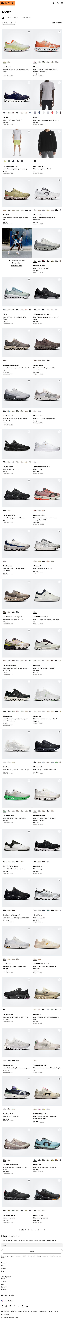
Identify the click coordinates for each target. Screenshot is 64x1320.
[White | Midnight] (35, 612)
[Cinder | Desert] (4, 612)
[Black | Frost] (39, 62)
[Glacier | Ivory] (17, 660)
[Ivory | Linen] (48, 1160)
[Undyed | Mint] (9, 660)
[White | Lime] (52, 1160)
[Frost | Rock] (4, 411)
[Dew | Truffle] (43, 810)
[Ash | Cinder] (35, 360)
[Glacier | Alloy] (39, 261)
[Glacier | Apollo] (17, 1060)
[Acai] (39, 112)
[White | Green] (13, 711)
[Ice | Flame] (22, 461)
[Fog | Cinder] (4, 1160)
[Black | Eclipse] (17, 112)
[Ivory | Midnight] (4, 561)
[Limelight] (4, 161)
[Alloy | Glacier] (35, 411)
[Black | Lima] (13, 660)
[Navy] (13, 161)
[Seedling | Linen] (52, 261)
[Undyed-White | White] (4, 762)
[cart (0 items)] (58, 3)
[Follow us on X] (23, 1306)
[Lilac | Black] (52, 1009)
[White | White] (22, 112)
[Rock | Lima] (43, 62)
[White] (43, 112)
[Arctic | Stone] (35, 1160)
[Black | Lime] (43, 1109)
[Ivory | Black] (22, 210)
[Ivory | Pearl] (39, 210)
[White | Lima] (48, 309)
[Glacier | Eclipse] (56, 1009)
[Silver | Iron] (26, 660)
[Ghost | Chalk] (9, 612)
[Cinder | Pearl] (48, 561)
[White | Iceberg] (56, 309)
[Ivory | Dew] (26, 810)
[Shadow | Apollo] (9, 210)
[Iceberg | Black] (43, 1210)
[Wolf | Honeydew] (4, 810)
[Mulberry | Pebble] (13, 112)
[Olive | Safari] (9, 1210)
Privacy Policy (53, 1256)
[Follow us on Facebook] (2, 1306)
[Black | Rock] (35, 1210)
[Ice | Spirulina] (39, 910)
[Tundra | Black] (43, 261)
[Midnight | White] (4, 112)
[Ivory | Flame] (52, 309)
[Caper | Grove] (26, 1210)
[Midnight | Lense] (43, 910)
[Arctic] (56, 112)
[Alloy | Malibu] (13, 461)
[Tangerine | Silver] (56, 1160)
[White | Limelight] (52, 711)
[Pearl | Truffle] (48, 660)
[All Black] (56, 210)
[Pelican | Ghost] (9, 461)
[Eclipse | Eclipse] (4, 360)
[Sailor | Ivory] (52, 762)
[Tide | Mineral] (4, 309)
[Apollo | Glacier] (17, 612)
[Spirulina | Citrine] (48, 910)
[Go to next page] (44, 1230)
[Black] (22, 161)
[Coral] (52, 112)
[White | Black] (39, 510)
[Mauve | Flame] (22, 660)
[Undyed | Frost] (13, 411)
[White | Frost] (22, 411)
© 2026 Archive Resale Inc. (9, 1318)
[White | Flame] (43, 510)
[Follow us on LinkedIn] (10, 1306)
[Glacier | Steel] (48, 1009)
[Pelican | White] (39, 561)
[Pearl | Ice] (22, 309)
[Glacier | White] (48, 861)
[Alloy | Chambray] (9, 711)
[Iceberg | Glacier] (52, 561)
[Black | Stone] (4, 461)
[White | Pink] (39, 1109)
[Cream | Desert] (35, 1009)
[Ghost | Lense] (9, 959)
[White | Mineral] (9, 762)
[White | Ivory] (13, 861)
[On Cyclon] (16, 3)
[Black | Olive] (35, 161)
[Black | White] (43, 309)
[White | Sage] (35, 711)
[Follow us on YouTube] (27, 1306)
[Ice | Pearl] (9, 1160)
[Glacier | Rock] (39, 1009)
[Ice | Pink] (35, 1109)
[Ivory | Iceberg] (48, 762)
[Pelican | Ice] (13, 210)
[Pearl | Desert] (26, 711)
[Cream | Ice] (26, 411)
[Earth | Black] (13, 910)
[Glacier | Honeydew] (26, 461)
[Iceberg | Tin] (35, 261)
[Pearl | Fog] (39, 360)
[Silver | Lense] (52, 810)
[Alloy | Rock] (43, 360)
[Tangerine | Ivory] (17, 810)
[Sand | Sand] (39, 959)
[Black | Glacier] (35, 309)
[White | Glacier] (9, 510)
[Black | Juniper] (4, 1109)
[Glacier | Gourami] (43, 762)
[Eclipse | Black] (17, 309)
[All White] (35, 210)
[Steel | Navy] (39, 411)
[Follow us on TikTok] (19, 1306)
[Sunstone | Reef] (13, 1109)
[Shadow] (17, 161)
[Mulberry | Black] (52, 660)
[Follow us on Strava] (15, 1306)
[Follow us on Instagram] (6, 1306)
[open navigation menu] (62, 3)
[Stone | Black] (9, 1060)
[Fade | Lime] (4, 660)
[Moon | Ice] (13, 762)
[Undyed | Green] (22, 711)
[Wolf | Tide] (17, 959)
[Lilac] (35, 112)
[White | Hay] (4, 62)
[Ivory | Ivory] (39, 762)
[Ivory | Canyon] (26, 309)
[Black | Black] (48, 261)
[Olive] (9, 161)
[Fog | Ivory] (22, 810)
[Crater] (48, 112)
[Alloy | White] (56, 62)
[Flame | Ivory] (35, 62)
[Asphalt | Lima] (17, 411)
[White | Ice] (39, 309)
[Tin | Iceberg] (17, 210)
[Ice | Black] (35, 660)
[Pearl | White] (26, 112)
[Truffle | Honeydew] (56, 762)
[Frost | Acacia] (48, 210)
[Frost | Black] (52, 210)
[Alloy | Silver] (43, 210)
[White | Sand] (9, 62)
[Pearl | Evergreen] (48, 711)
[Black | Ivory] (13, 309)
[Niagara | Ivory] (52, 62)
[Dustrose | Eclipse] (35, 510)
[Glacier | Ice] (9, 309)
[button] (3, 17)
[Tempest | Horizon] (9, 411)
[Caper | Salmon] (4, 210)
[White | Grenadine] (9, 861)
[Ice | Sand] (39, 711)
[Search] (53, 3)
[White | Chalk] (22, 861)
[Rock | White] (35, 561)
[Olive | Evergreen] (9, 112)
